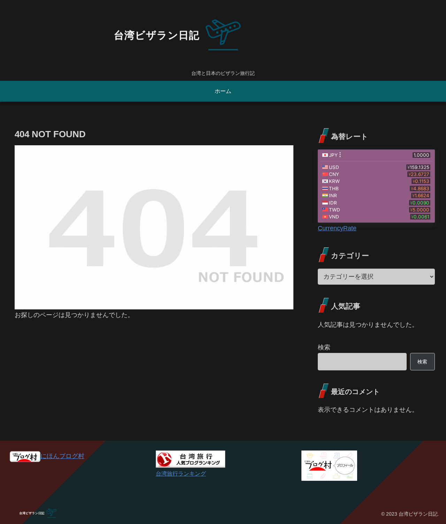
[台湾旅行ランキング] (190, 458)
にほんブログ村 (62, 456)
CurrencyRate (337, 228)
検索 (324, 347)
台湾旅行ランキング (181, 473)
